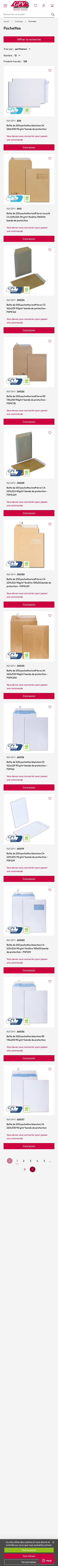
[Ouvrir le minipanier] (52, 5)
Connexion (29, 147)
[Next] (32, 1169)
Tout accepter (29, 1550)
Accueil (6, 21)
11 (25, 1169)
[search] (29, 14)
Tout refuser (29, 1555)
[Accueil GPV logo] (20, 5)
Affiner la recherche (29, 39)
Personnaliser (29, 1562)
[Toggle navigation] (5, 5)
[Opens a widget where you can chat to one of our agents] (47, 1561)
